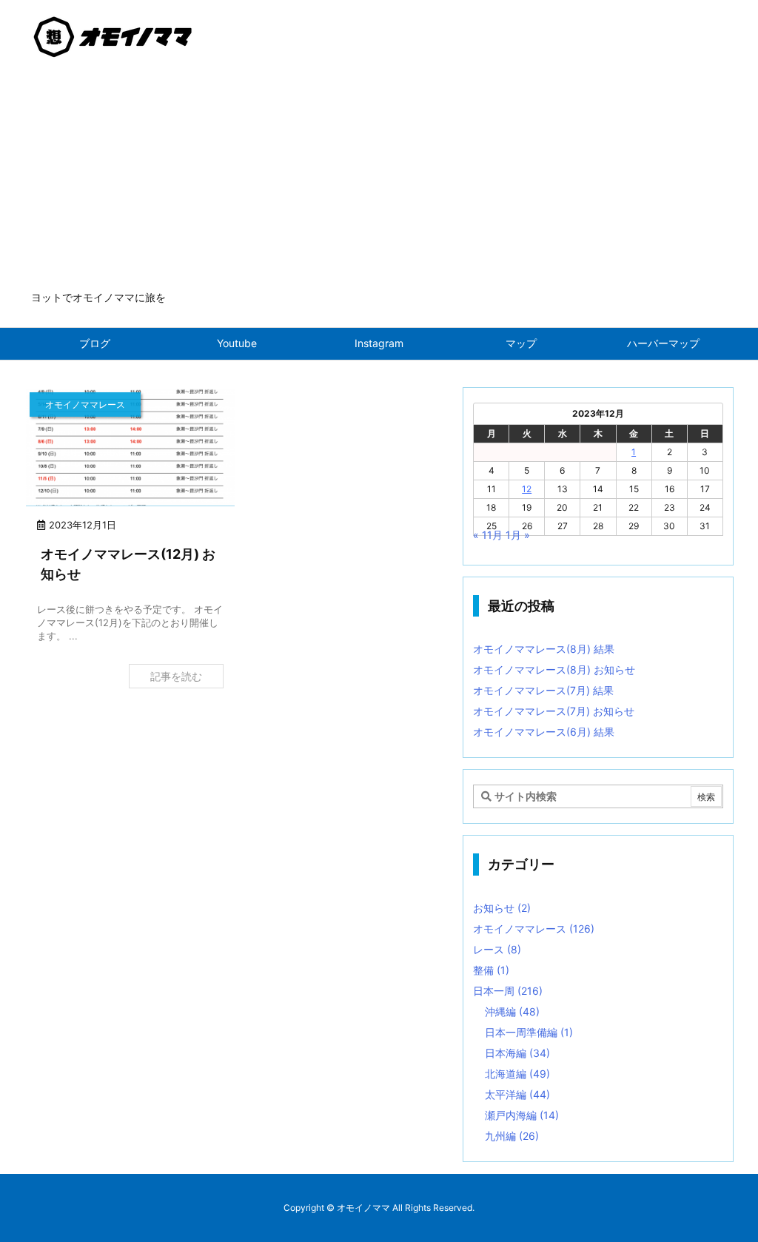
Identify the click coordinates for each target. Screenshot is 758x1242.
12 (526, 488)
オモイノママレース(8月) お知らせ (554, 669)
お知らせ (502, 908)
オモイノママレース (533, 928)
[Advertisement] (379, 179)
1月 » (518, 534)
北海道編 (517, 1073)
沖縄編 (512, 1011)
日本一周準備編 (529, 1032)
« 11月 (488, 534)
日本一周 (508, 990)
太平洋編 (517, 1094)
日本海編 (517, 1053)
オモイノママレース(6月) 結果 (543, 731)
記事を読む (176, 676)
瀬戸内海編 (522, 1115)
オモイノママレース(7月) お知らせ (553, 711)
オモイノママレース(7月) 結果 (543, 690)
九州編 (512, 1135)
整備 (491, 970)
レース (497, 949)
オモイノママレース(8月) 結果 (543, 648)
